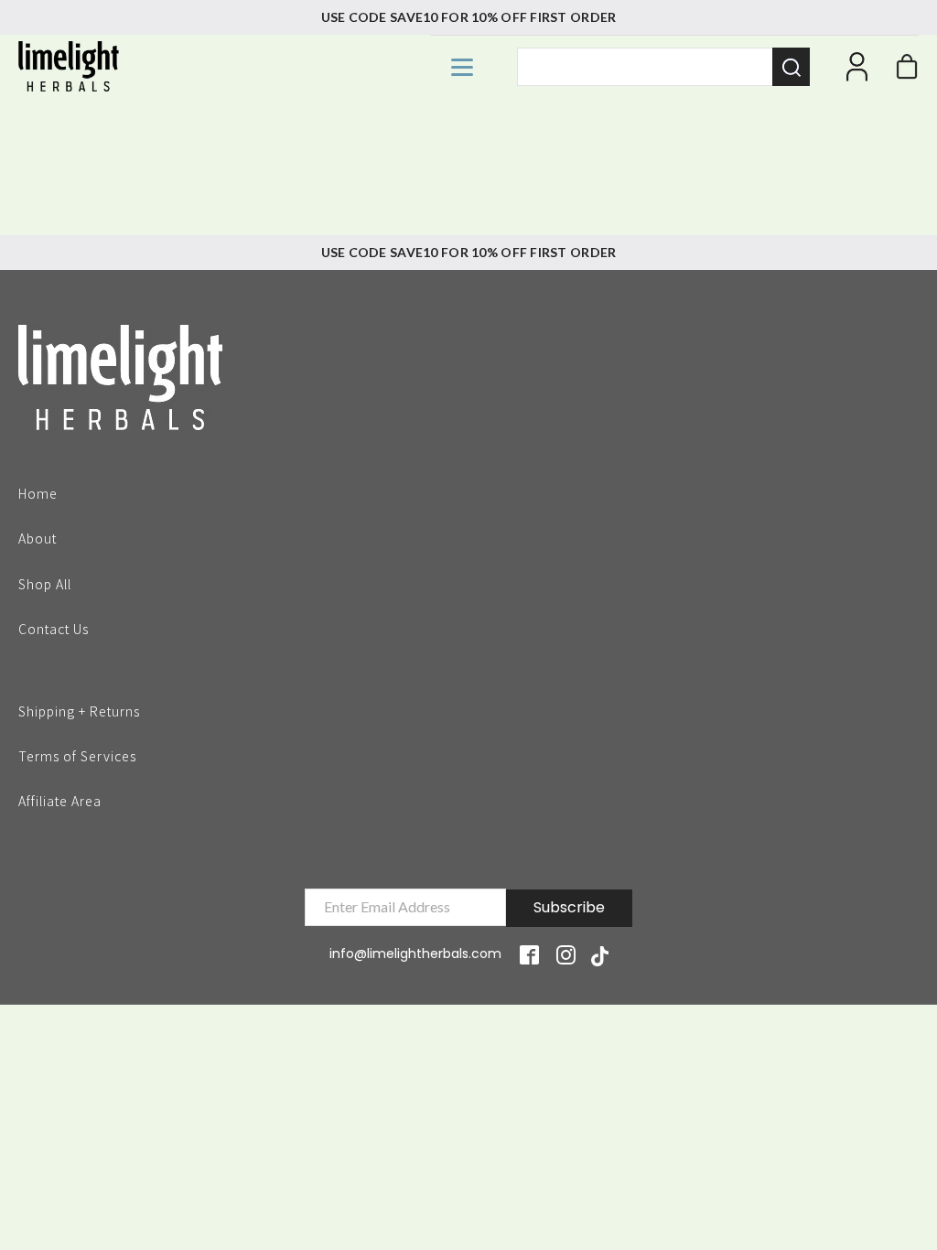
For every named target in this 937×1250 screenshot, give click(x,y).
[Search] (791, 67)
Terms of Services (77, 755)
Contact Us (53, 628)
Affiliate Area (60, 801)
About (37, 537)
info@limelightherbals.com (415, 953)
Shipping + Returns (79, 710)
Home (38, 492)
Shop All (44, 583)
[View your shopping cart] (907, 71)
